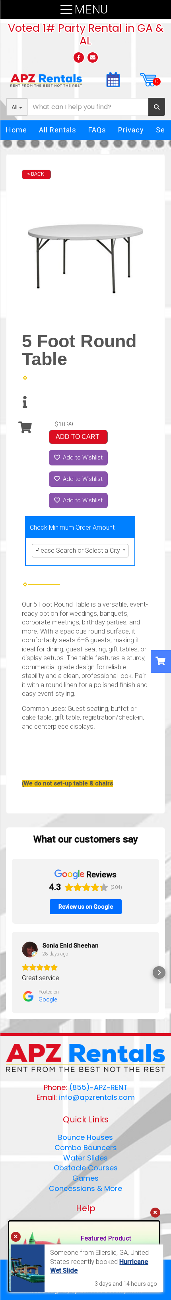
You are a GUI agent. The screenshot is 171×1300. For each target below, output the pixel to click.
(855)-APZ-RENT (98, 1087)
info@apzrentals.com (97, 1097)
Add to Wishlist (82, 457)
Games (85, 1178)
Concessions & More (85, 1188)
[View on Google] (30, 949)
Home (16, 130)
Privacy (131, 130)
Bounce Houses (85, 1137)
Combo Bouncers (85, 1148)
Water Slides (85, 1158)
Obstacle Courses (86, 1168)
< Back (35, 174)
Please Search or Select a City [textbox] (77, 550)
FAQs (97, 130)
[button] (12, 972)
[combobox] (80, 550)
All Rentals (57, 130)
